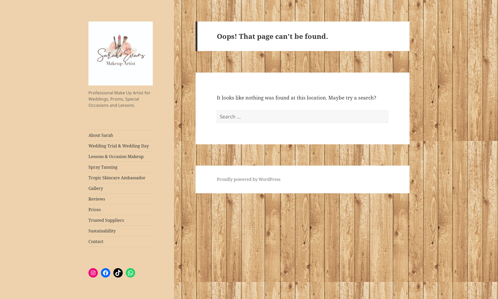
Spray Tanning (102, 167)
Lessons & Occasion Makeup (116, 156)
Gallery (95, 188)
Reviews (96, 199)
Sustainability (102, 231)
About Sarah (100, 135)
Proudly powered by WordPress (248, 179)
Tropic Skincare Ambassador (117, 178)
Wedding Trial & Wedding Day (118, 146)
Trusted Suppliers (106, 220)
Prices (94, 209)
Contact (95, 241)
